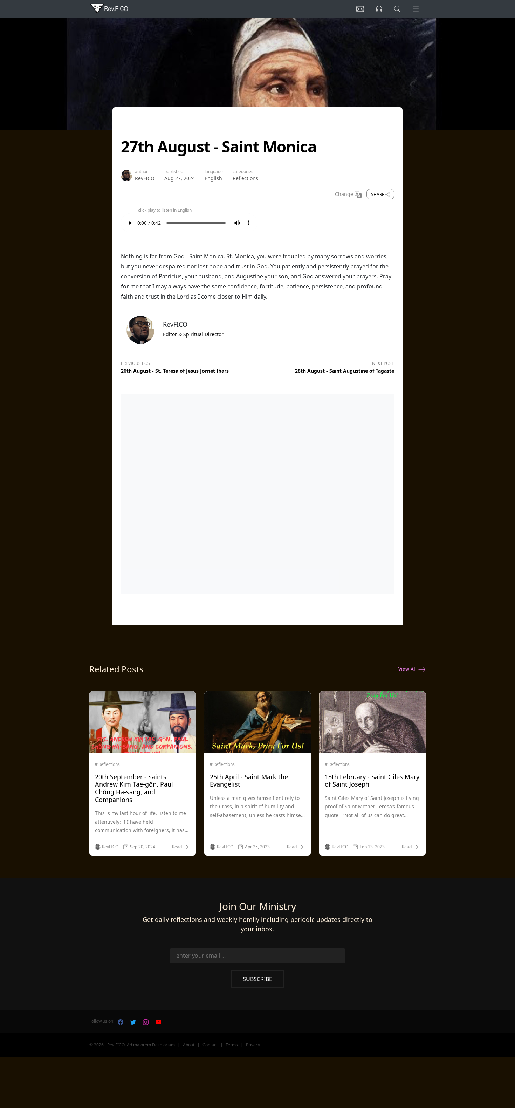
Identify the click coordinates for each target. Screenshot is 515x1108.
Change (345, 194)
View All (408, 669)
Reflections (245, 178)
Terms (232, 1045)
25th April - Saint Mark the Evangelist (249, 781)
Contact (210, 1045)
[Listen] (360, 9)
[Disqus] (257, 492)
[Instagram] (146, 1021)
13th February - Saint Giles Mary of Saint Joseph (372, 781)
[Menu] (416, 9)
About (188, 1045)
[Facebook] (120, 1021)
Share (378, 194)
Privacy (253, 1045)
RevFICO (144, 178)
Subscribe (257, 979)
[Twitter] (133, 1021)
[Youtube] (158, 1021)
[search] (397, 9)
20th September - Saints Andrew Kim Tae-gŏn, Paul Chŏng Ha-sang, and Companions (134, 788)
